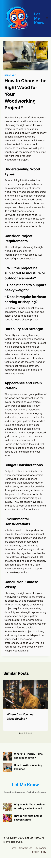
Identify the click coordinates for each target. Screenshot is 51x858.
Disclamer (40, 848)
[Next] (43, 705)
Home (13, 848)
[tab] (20, 733)
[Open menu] (47, 18)
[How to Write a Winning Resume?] (7, 767)
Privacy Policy (38, 851)
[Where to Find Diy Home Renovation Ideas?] (7, 756)
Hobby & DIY (11, 75)
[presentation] (25, 694)
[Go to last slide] (8, 705)
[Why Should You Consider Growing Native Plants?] (7, 807)
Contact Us (25, 848)
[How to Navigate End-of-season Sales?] (7, 818)
